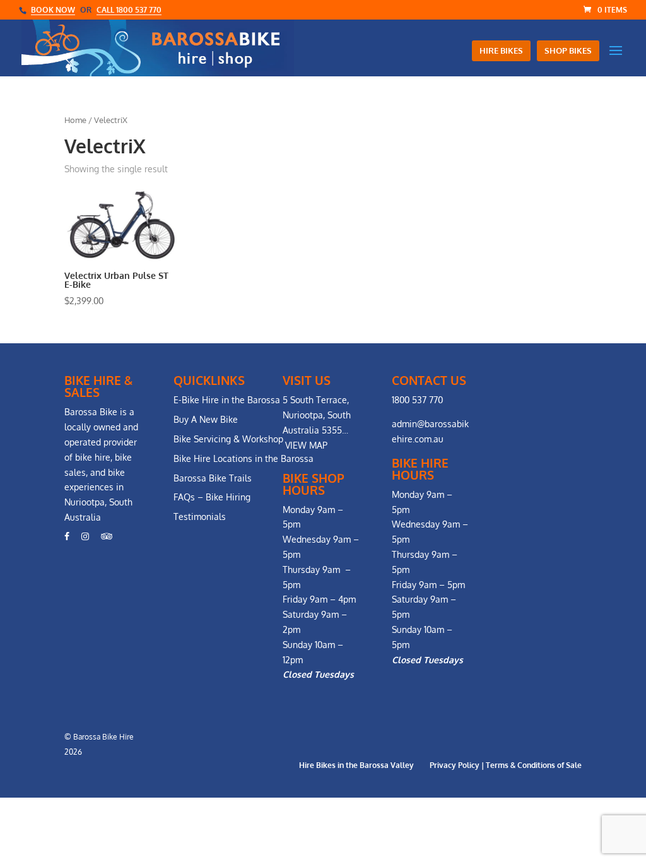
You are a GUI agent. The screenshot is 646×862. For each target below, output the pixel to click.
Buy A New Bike (205, 419)
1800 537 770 (417, 399)
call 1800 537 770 (129, 10)
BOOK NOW (53, 10)
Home (75, 120)
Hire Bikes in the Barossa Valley (356, 765)
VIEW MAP (306, 445)
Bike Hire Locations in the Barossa (243, 458)
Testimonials (199, 516)
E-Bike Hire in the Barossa (226, 399)
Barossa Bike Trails (212, 478)
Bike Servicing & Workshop (228, 439)
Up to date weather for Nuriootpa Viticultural (567, 511)
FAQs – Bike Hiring (211, 497)
